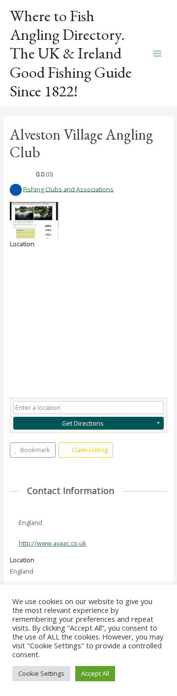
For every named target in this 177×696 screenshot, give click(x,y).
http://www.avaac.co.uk (53, 543)
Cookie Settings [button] (41, 673)
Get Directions (83, 423)
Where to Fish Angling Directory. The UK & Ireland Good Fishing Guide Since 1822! (71, 53)
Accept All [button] (95, 673)
